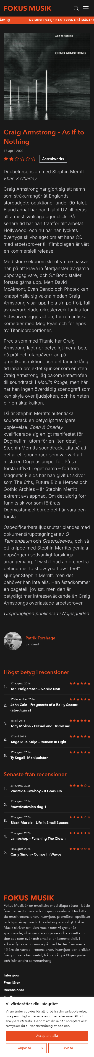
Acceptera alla (47, 1035)
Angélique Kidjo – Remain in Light (38, 742)
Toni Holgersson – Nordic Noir (35, 689)
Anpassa (24, 1048)
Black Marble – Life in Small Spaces (39, 822)
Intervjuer (12, 975)
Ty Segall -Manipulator (29, 757)
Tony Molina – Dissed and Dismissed (40, 726)
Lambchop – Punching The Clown (37, 838)
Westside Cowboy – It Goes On (36, 791)
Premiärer (12, 982)
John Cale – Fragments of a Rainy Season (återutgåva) (44, 707)
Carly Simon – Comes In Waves (35, 854)
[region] (47, 1027)
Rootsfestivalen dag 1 (28, 806)
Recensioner (14, 990)
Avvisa (68, 1048)
